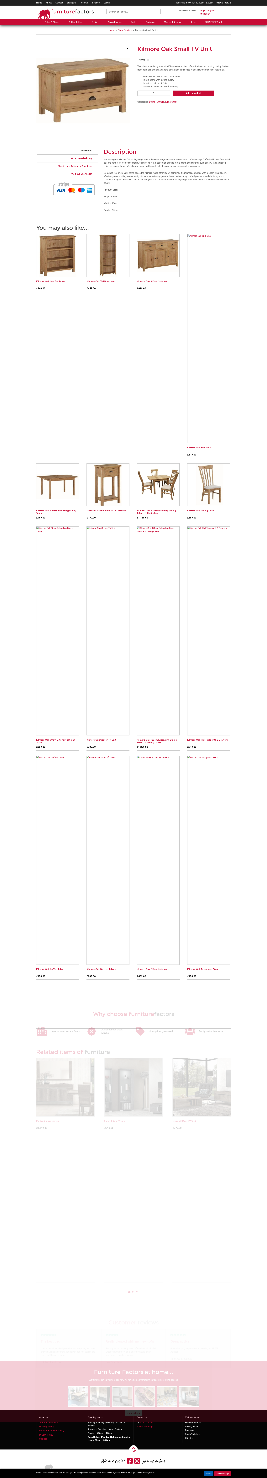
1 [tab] (129, 1292)
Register (211, 10)
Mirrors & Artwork (172, 22)
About (49, 2)
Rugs (193, 22)
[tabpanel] (65, 1170)
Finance (96, 2)
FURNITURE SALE (213, 22)
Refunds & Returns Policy (51, 1430)
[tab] (67, 150)
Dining (95, 22)
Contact (59, 2)
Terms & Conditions (48, 1422)
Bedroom (150, 22)
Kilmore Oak (171, 102)
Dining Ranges (114, 22)
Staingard (71, 2)
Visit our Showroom (81, 174)
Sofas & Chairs (52, 22)
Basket (206, 14)
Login (202, 10)
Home (39, 2)
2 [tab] (133, 1292)
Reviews (84, 2)
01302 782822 (224, 2)
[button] (126, 47)
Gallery (107, 2)
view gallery (133, 1413)
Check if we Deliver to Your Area (75, 166)
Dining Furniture (125, 30)
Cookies (43, 1439)
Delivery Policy (46, 1426)
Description (86, 150)
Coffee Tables (75, 22)
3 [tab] (137, 1292)
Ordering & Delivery (81, 158)
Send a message (145, 1426)
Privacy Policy (46, 1434)
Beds (133, 22)
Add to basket (193, 93)
